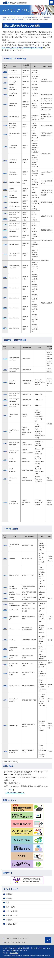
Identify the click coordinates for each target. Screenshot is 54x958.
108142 (5, 558)
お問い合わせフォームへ (14, 793)
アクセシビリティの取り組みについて (17, 938)
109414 (5, 443)
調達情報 (9, 894)
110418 (5, 219)
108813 (5, 575)
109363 (5, 400)
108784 (5, 751)
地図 (10, 789)
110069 (5, 173)
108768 (5, 725)
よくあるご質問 (11, 924)
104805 (5, 545)
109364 (5, 405)
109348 (5, 656)
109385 (5, 77)
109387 (5, 88)
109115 (5, 617)
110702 (5, 254)
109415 (5, 451)
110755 (5, 288)
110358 (5, 196)
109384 (5, 72)
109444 (5, 470)
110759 (5, 328)
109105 (5, 598)
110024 (5, 146)
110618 (5, 244)
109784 (5, 116)
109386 (5, 83)
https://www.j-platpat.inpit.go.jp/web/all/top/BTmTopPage (22, 48)
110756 (5, 298)
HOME (5, 17)
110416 (5, 207)
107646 (5, 358)
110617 (5, 236)
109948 (5, 134)
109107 (5, 610)
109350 (5, 673)
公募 (7, 903)
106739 (5, 700)
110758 (5, 318)
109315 (5, 629)
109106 (5, 604)
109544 (5, 479)
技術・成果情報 (11, 911)
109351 (5, 685)
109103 (5, 587)
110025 (5, 161)
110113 (5, 182)
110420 (5, 230)
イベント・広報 (11, 915)
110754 (5, 278)
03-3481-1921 (14, 953)
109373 (5, 415)
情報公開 (9, 920)
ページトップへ (48, 940)
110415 (5, 202)
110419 (5, 224)
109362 (5, 394)
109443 (5, 460)
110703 (5, 267)
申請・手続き (11, 907)
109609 (5, 502)
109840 (5, 125)
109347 (5, 649)
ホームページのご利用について (14, 942)
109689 (5, 104)
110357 (5, 190)
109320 (5, 382)
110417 (5, 213)
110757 (5, 308)
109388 (5, 94)
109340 (5, 640)
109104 (5, 593)
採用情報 (9, 898)
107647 (5, 370)
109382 (5, 431)
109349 (5, 664)
